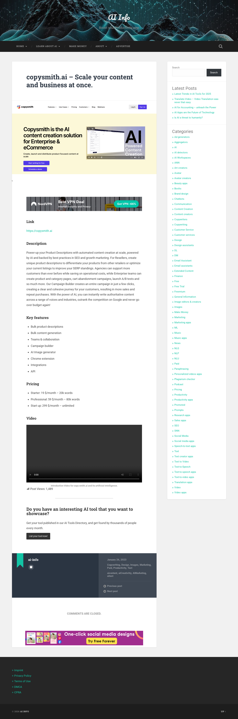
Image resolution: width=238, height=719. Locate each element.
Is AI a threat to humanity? (188, 117)
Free (176, 281)
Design (125, 564)
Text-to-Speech (182, 466)
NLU (176, 358)
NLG (176, 348)
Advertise (123, 46)
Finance (178, 276)
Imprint (18, 670)
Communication (183, 204)
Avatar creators (182, 178)
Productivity (119, 567)
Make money (78, 46)
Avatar (177, 173)
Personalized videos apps (188, 374)
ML (176, 327)
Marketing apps (182, 322)
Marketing (145, 564)
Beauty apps (180, 183)
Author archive (31, 567)
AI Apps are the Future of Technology (194, 112)
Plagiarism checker (184, 379)
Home (20, 46)
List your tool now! (38, 536)
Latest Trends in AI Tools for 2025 (192, 93)
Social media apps (184, 441)
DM (176, 255)
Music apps (180, 338)
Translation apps (183, 482)
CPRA (17, 692)
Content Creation (183, 209)
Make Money (181, 312)
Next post (112, 591)
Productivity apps (183, 399)
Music (177, 332)
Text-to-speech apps (185, 472)
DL (175, 250)
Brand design (181, 193)
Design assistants (184, 245)
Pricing (178, 389)
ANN (177, 162)
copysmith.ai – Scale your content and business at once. (79, 81)
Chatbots (179, 198)
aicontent (112, 573)
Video (177, 487)
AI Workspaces (182, 157)
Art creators (180, 167)
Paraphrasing (181, 368)
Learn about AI (46, 46)
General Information (185, 296)
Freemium (179, 291)
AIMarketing (139, 573)
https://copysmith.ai (39, 231)
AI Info (119, 17)
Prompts (179, 410)
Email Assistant (183, 260)
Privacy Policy (22, 675)
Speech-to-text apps (185, 446)
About (100, 46)
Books (177, 188)
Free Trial (179, 286)
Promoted (179, 404)
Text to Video (181, 461)
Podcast (178, 384)
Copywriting (113, 564)
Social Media (181, 435)
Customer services (184, 234)
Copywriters (180, 219)
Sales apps (180, 420)
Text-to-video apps (184, 477)
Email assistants (183, 265)
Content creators (183, 214)
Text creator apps (183, 456)
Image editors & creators (187, 301)
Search (176, 67)
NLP (176, 353)
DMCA (18, 686)
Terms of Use (22, 681)
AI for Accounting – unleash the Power (195, 107)
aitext (110, 576)
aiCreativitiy (125, 573)
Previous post (114, 586)
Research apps (182, 415)
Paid (109, 567)
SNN (176, 430)
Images (134, 564)
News (177, 343)
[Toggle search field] (220, 46)
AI (175, 147)
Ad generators (182, 137)
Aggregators (181, 142)
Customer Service (184, 229)
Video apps (180, 492)
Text (130, 567)
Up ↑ (223, 711)
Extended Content (183, 271)
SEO (176, 425)
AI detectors (181, 152)
